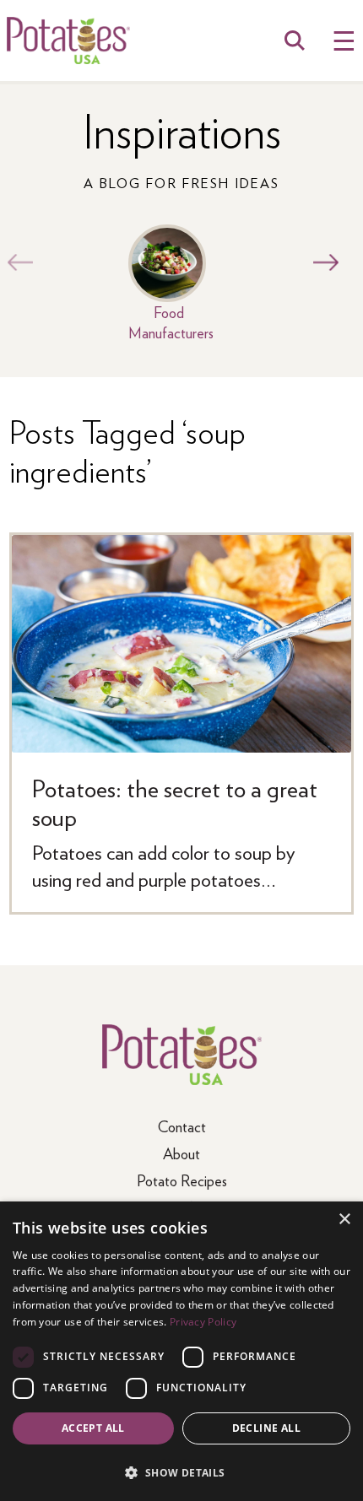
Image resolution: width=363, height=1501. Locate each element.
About (181, 1153)
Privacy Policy (203, 1322)
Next (321, 262)
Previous (16, 262)
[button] (181, 1472)
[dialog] (181, 1351)
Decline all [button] (266, 1428)
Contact (182, 1126)
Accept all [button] (93, 1428)
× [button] (344, 1219)
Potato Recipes (182, 1180)
